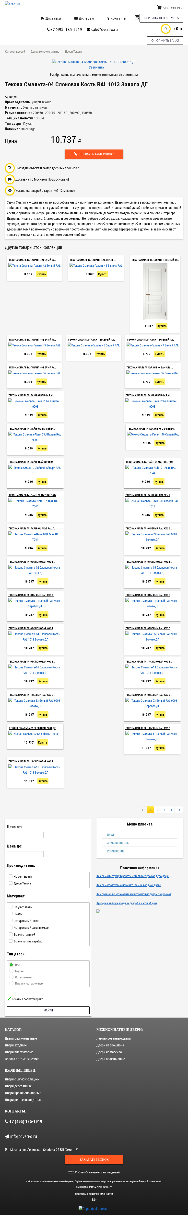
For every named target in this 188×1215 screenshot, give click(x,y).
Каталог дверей (15, 51)
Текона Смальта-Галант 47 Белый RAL (150, 339)
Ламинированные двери (113, 1038)
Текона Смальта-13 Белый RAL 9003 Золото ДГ (37, 695)
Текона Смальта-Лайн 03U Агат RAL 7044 (32, 528)
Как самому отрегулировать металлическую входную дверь (132, 876)
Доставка (53, 18)
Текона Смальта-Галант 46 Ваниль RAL (150, 367)
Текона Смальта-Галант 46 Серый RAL (151, 428)
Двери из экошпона (110, 1045)
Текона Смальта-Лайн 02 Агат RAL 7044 (32, 495)
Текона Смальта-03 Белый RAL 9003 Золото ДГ (154, 528)
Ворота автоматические (22, 1058)
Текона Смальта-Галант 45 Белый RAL (32, 339)
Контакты (118, 18)
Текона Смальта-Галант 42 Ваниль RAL (94, 260)
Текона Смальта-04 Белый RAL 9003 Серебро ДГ (37, 595)
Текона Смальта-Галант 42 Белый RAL (32, 260)
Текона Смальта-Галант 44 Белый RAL (155, 260)
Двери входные (16, 1045)
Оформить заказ (165, 40)
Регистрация (116, 851)
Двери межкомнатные (45, 51)
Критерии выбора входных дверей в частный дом (126, 903)
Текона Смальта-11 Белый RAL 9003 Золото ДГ (154, 728)
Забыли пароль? (118, 843)
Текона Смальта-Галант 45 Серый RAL (91, 339)
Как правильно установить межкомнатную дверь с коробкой (133, 894)
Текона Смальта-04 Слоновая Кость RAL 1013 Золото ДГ (43, 628)
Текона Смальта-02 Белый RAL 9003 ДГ (32, 728)
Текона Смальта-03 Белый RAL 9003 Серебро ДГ (154, 695)
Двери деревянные (18, 1086)
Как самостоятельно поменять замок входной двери (128, 885)
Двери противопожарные (23, 1092)
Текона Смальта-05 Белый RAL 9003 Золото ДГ (154, 628)
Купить (41, 274)
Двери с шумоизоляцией (22, 1079)
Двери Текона (73, 51)
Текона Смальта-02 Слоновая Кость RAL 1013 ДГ (38, 562)
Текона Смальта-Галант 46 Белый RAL (32, 367)
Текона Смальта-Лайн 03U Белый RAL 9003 (34, 428)
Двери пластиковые (19, 1052)
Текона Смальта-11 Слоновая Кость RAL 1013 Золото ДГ (43, 761)
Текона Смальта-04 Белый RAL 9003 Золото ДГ (154, 595)
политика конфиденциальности (94, 1194)
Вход (110, 835)
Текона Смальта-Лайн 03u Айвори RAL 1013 (151, 495)
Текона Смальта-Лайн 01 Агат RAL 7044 (149, 462)
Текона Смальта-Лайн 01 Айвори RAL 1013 (34, 462)
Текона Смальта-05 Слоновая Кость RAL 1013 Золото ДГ (43, 661)
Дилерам (86, 18)
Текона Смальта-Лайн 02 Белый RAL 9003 (150, 395)
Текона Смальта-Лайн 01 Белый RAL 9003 (33, 395)
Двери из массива (109, 1052)
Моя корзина (172, 7)
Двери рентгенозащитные (23, 1099)
